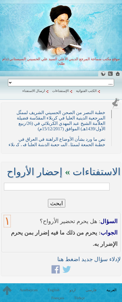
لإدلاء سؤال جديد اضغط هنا (89, 259)
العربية (111, 290)
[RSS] (110, 74)
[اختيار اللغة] (103, 74)
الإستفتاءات (60, 91)
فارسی (91, 290)
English (54, 290)
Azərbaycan (29, 290)
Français (57, 298)
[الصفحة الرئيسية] (117, 74)
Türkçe (79, 298)
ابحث (56, 203)
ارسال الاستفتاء (33, 91)
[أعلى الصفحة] (7, 290)
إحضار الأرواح (34, 171)
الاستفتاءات (97, 171)
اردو (73, 290)
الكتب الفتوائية (86, 91)
